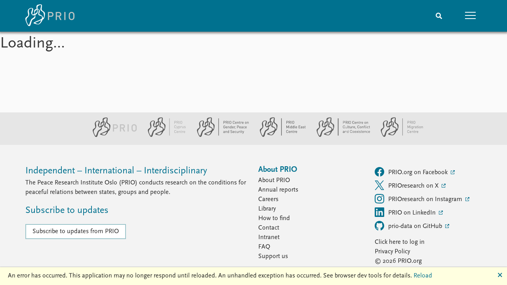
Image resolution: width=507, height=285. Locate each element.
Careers (268, 199)
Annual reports (278, 190)
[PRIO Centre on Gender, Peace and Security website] (219, 135)
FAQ (264, 247)
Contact (268, 228)
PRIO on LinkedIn (412, 213)
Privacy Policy (392, 252)
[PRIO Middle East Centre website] (279, 135)
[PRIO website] (111, 135)
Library (267, 209)
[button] (470, 16)
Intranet (269, 237)
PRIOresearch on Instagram (426, 199)
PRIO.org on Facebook (418, 172)
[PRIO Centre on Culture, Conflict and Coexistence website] (340, 135)
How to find (274, 218)
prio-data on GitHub (416, 226)
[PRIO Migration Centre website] (397, 135)
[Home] (49, 15)
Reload (423, 276)
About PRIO (274, 180)
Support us (273, 256)
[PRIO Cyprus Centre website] (163, 135)
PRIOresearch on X (414, 186)
